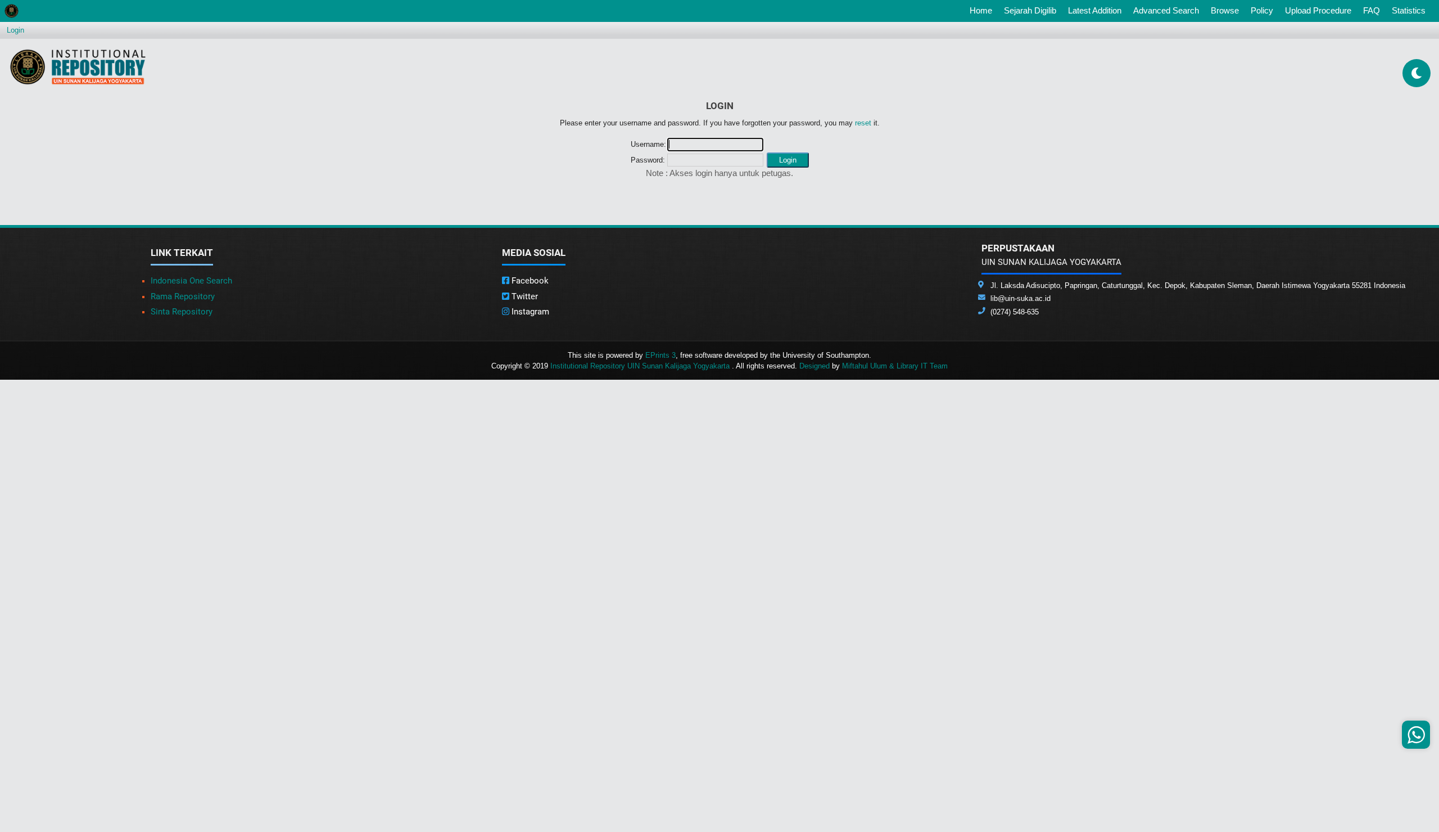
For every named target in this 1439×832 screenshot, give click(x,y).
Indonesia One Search (191, 281)
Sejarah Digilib (1030, 10)
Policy (1262, 10)
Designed (814, 366)
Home (983, 10)
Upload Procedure (1318, 10)
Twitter (523, 296)
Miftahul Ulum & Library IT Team (895, 366)
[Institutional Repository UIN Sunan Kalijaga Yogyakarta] (77, 66)
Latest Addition (1094, 10)
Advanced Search (1166, 10)
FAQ (1371, 10)
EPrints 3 (660, 355)
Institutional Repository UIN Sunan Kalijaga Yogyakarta (641, 366)
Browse (1225, 10)
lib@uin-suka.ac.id (1020, 298)
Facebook (529, 281)
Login (15, 30)
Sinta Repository (181, 312)
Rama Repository (183, 296)
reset (863, 123)
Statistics (1409, 10)
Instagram (529, 312)
